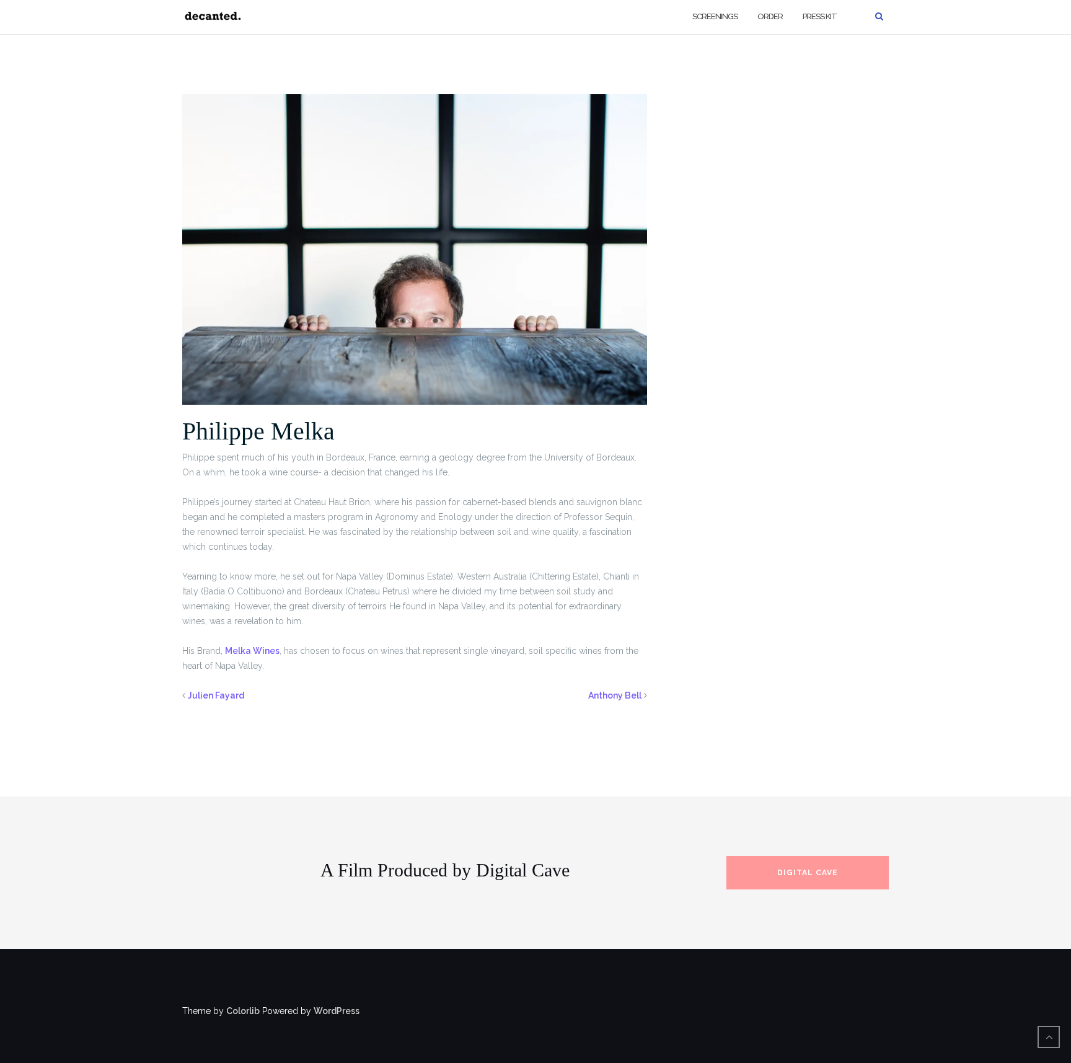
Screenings (715, 16)
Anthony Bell (614, 695)
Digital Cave (807, 872)
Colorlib (243, 1011)
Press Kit (820, 16)
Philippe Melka (258, 431)
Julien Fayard (216, 695)
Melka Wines (252, 651)
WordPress (336, 1011)
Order (770, 16)
